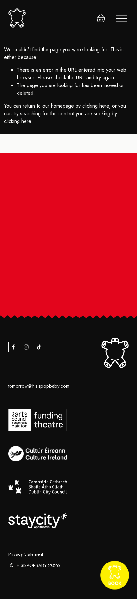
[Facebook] (13, 347)
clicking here (95, 105)
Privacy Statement (25, 554)
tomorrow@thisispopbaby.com (38, 386)
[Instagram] (26, 347)
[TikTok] (39, 347)
